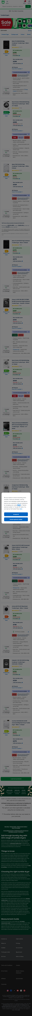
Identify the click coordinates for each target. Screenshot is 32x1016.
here (19, 505)
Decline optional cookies (16, 519)
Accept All (16, 514)
